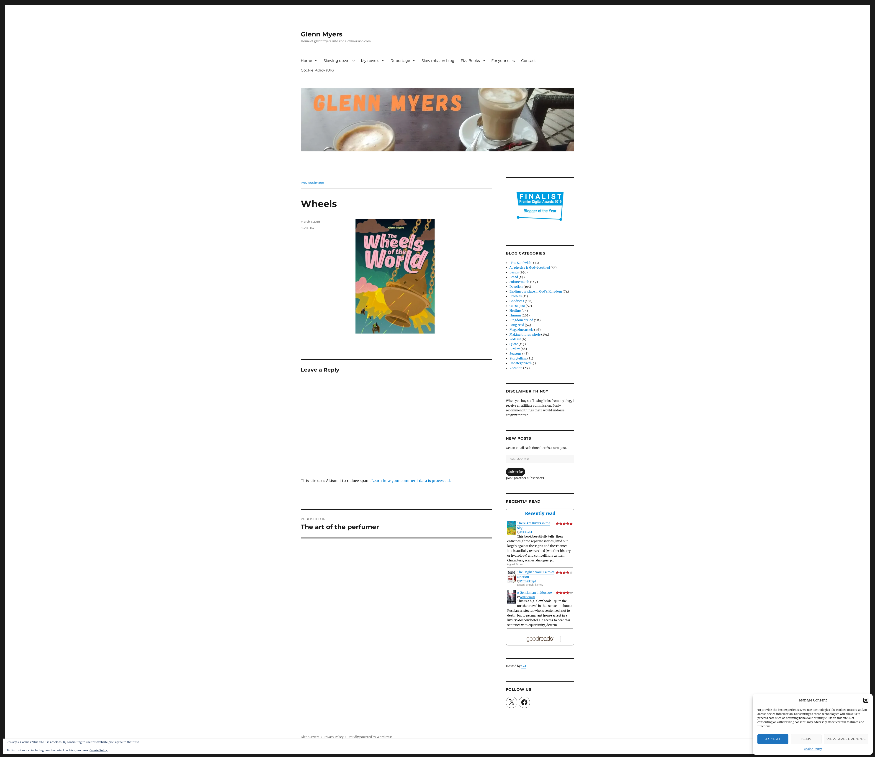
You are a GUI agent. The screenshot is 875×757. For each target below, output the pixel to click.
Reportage (400, 61)
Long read (517, 325)
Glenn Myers (321, 34)
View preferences (846, 739)
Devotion (516, 287)
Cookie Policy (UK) (317, 70)
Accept (772, 739)
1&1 (523, 666)
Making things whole (525, 334)
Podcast (515, 339)
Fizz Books (470, 61)
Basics (514, 272)
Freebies (516, 296)
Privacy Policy (333, 737)
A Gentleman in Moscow (535, 593)
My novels (370, 61)
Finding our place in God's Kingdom (536, 291)
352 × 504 (307, 228)
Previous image (312, 182)
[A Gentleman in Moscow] (511, 597)
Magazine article (521, 330)
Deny (806, 739)
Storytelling (518, 358)
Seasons (516, 354)
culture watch (519, 282)
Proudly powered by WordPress (370, 737)
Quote (514, 344)
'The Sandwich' (521, 263)
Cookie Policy (813, 749)
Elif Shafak (526, 532)
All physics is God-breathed (530, 268)
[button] (866, 700)
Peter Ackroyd (528, 581)
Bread (514, 277)
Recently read (540, 513)
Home (306, 61)
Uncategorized (520, 363)
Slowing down (337, 61)
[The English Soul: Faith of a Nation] (511, 576)
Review (515, 349)
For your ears (503, 61)
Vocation (516, 368)
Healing (515, 311)
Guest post (517, 306)
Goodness (517, 301)
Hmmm (515, 315)
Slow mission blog (438, 61)
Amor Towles (527, 596)
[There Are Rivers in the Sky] (511, 528)
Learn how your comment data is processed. (411, 480)
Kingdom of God (521, 320)
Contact (528, 61)
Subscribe (515, 472)
